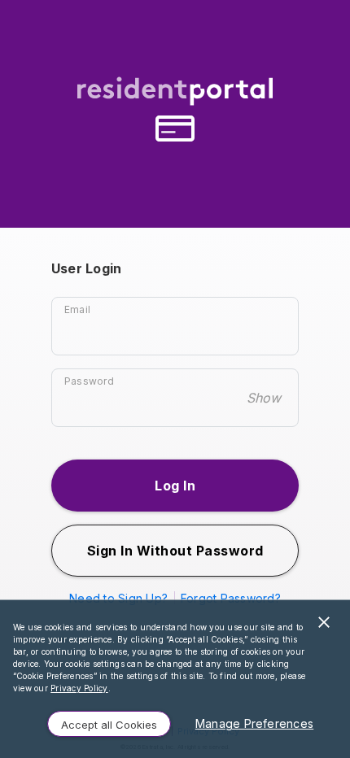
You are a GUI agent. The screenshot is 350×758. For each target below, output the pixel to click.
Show (264, 398)
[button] (175, 486)
